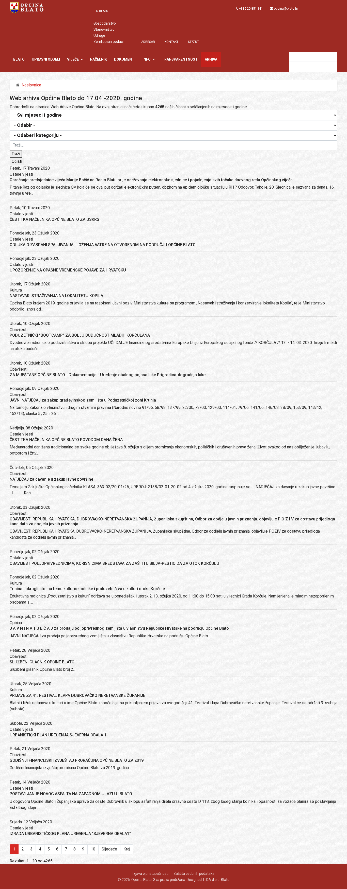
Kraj (126, 849)
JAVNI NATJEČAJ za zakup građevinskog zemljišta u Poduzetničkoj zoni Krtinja (83, 400)
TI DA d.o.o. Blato (215, 880)
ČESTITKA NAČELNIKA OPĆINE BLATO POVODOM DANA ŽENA (66, 439)
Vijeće (73, 59)
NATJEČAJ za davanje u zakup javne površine (51, 479)
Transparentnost (180, 59)
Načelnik (98, 59)
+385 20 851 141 (251, 8)
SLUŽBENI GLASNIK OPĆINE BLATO (42, 662)
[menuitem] (104, 11)
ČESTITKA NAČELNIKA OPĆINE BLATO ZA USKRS (54, 219)
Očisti (17, 161)
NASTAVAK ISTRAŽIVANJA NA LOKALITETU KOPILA (56, 295)
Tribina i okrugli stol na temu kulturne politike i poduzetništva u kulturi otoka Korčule (87, 588)
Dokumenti (124, 59)
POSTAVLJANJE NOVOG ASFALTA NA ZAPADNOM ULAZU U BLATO (71, 793)
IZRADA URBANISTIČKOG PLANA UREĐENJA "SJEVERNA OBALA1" (70, 833)
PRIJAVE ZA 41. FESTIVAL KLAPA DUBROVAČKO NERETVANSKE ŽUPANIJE (77, 695)
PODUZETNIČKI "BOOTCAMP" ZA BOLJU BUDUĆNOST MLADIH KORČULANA (80, 335)
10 (93, 849)
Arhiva (211, 59)
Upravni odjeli (46, 59)
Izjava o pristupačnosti (150, 874)
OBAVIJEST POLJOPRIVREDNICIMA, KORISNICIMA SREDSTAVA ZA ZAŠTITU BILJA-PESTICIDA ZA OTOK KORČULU (114, 563)
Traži (16, 153)
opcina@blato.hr (286, 8)
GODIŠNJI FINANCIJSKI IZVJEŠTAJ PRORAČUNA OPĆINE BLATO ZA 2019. (77, 760)
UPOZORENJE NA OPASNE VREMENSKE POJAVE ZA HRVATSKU (68, 270)
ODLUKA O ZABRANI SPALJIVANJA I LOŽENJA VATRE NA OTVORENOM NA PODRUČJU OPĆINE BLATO (103, 244)
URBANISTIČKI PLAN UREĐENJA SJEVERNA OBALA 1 (58, 735)
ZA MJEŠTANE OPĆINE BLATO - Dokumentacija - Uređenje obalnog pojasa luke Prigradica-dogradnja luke (108, 374)
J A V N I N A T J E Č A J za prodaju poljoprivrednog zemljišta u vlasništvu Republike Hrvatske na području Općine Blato (119, 628)
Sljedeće (109, 849)
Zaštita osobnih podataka (194, 874)
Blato (19, 59)
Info (147, 59)
